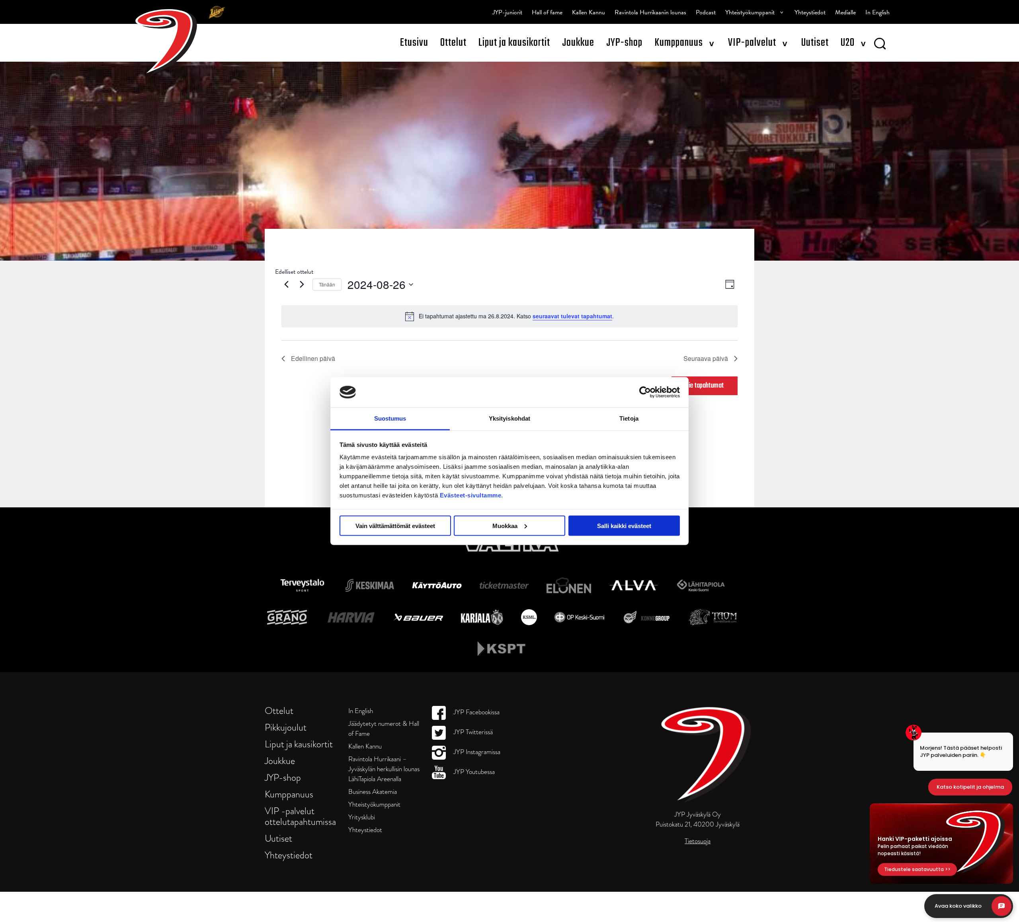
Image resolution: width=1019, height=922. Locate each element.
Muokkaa (504, 525)
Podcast (706, 12)
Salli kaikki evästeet (624, 525)
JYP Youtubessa (473, 772)
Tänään (327, 284)
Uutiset (815, 42)
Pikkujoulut (285, 727)
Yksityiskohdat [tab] (509, 418)
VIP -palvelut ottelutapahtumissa (300, 816)
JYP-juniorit (507, 12)
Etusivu (414, 42)
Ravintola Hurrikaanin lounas (650, 12)
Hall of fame (547, 12)
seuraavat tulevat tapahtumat (572, 316)
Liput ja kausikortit (514, 42)
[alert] (509, 316)
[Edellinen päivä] (286, 284)
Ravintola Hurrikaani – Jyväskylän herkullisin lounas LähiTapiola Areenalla (384, 769)
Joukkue (578, 42)
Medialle (845, 12)
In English (877, 12)
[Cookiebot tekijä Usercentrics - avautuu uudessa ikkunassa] (645, 392)
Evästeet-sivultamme (471, 495)
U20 (848, 42)
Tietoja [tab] (628, 418)
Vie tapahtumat (704, 386)
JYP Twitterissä (472, 732)
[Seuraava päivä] (301, 284)
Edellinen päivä (313, 358)
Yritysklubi (361, 817)
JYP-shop (624, 42)
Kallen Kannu (588, 12)
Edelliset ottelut (294, 272)
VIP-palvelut (752, 42)
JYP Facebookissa (476, 712)
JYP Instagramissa (476, 752)
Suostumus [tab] (390, 418)
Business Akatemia (372, 792)
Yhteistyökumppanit (750, 12)
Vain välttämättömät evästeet (395, 525)
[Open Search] (880, 45)
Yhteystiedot (810, 12)
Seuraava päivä (705, 358)
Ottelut (453, 42)
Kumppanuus (678, 42)
